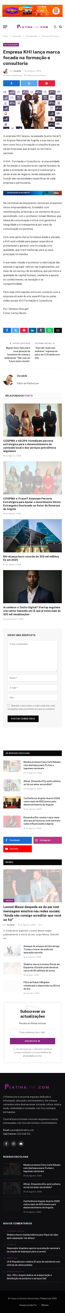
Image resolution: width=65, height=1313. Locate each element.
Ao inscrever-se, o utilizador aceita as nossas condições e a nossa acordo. (33, 1052)
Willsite (45, 1305)
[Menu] (5, 26)
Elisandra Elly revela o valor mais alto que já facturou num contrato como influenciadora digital (42, 820)
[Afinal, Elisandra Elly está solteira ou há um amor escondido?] (12, 785)
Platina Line (45, 1298)
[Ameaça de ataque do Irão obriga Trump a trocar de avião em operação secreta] (12, 950)
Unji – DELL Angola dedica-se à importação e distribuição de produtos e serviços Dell (29, 1277)
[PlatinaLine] (32, 27)
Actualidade (11, 45)
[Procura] (60, 26)
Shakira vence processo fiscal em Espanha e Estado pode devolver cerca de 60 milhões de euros (42, 967)
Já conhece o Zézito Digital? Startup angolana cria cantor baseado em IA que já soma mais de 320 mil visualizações (32, 611)
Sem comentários (14, 75)
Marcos (10, 1258)
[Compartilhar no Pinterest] (46, 83)
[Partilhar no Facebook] (11, 83)
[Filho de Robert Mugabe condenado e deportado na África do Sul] (12, 986)
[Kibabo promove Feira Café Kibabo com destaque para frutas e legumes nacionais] (12, 766)
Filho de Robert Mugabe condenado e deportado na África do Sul (42, 985)
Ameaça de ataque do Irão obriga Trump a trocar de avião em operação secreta (41, 949)
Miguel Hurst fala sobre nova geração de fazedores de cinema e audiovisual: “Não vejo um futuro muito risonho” (17, 354)
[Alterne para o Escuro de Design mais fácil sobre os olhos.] (55, 26)
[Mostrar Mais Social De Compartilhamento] (59, 83)
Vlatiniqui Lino (14, 1231)
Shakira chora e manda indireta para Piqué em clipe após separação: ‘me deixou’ (32, 1236)
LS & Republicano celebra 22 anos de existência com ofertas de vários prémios (33, 1263)
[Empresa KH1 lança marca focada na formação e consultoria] (32, 109)
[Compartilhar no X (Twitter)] (29, 83)
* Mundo (9, 901)
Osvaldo (17, 71)
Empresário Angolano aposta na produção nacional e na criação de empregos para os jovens (33, 1250)
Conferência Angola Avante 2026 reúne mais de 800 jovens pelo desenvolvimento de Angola (42, 801)
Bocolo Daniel (14, 1271)
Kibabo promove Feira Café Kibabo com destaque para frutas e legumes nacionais (42, 765)
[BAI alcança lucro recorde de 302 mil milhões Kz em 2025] (32, 535)
